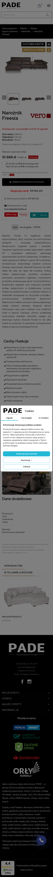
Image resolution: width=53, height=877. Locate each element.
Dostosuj (25, 460)
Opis (15, 227)
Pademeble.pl (23, 865)
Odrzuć (26, 466)
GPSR (36, 227)
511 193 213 (36, 191)
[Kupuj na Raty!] (39, 215)
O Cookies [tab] (44, 418)
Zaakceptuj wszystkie (26, 453)
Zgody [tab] (9, 418)
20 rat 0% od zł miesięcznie (22, 163)
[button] (41, 840)
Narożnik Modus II (11, 616)
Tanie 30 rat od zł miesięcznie (22, 166)
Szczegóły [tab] (26, 418)
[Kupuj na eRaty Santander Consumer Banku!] (16, 214)
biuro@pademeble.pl (15, 209)
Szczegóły (25, 227)
